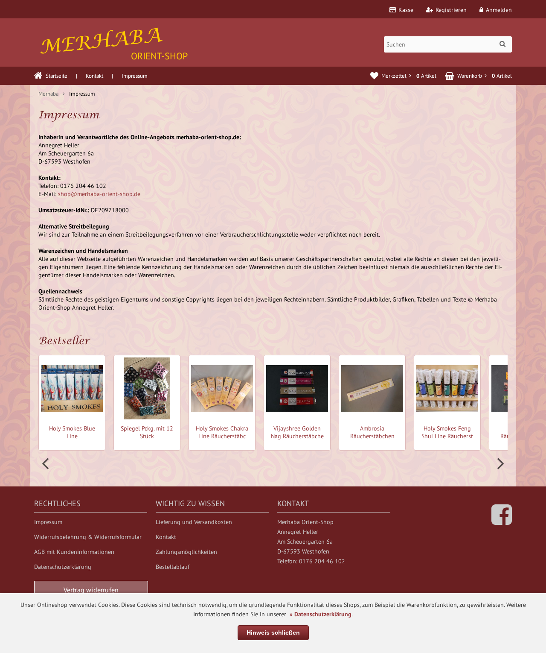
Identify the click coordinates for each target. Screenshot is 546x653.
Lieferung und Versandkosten (194, 522)
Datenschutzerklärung (62, 567)
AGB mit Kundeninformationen (74, 552)
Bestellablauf (172, 567)
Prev (46, 464)
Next (499, 464)
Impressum (135, 75)
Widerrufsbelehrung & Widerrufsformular (88, 537)
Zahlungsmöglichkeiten (186, 552)
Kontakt (94, 75)
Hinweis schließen (273, 632)
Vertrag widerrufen (91, 590)
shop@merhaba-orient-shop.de (99, 194)
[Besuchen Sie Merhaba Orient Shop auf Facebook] (501, 521)
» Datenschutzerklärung (320, 614)
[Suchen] (502, 44)
